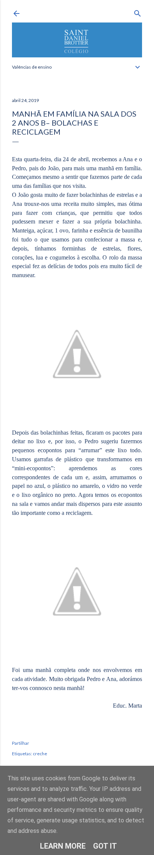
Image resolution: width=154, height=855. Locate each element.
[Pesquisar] (137, 11)
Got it (105, 846)
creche (40, 753)
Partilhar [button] (20, 743)
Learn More (63, 846)
